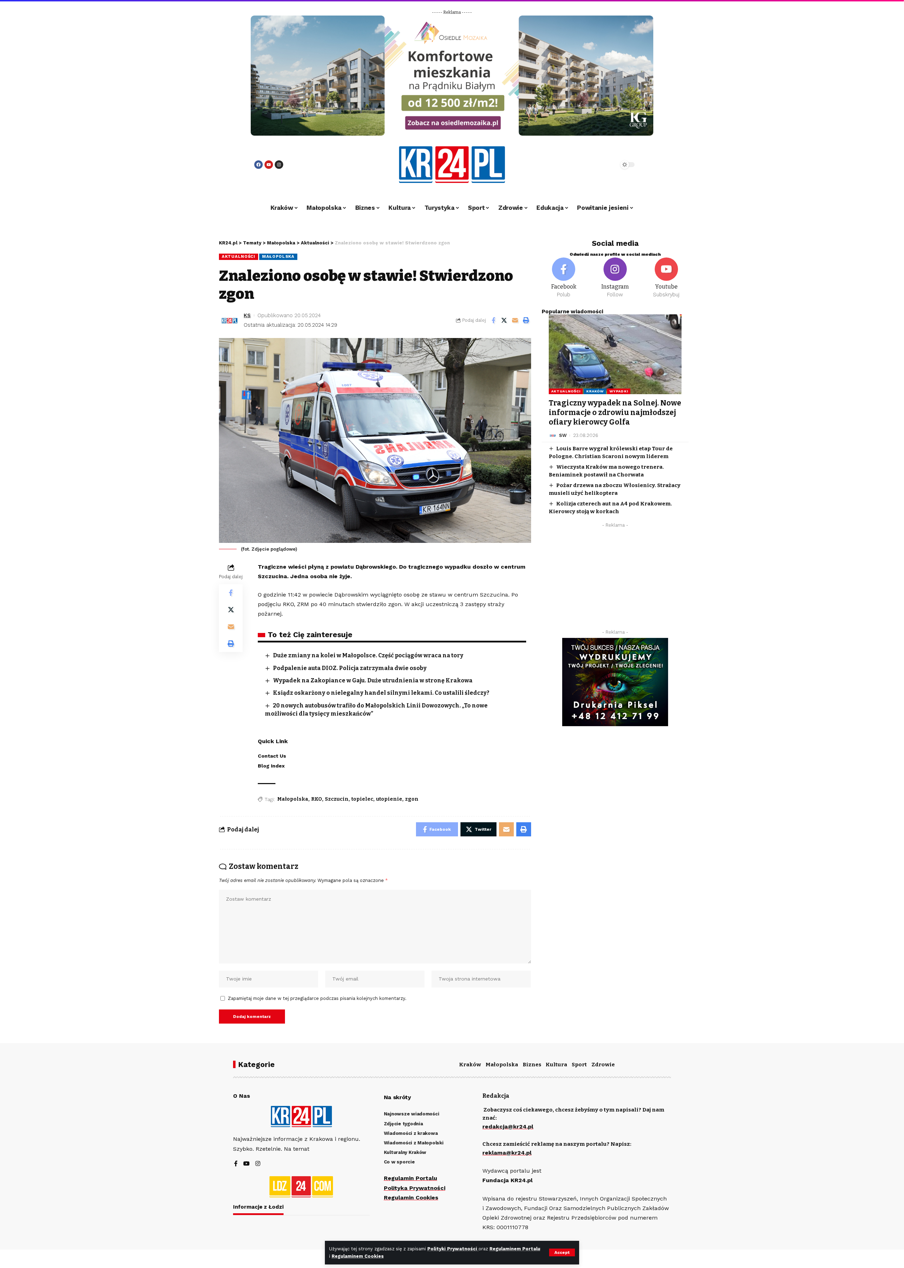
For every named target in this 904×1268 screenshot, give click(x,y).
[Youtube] (268, 164)
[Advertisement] (615, 580)
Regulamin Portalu (410, 1178)
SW (563, 435)
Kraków (594, 391)
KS (247, 315)
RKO (316, 799)
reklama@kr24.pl (506, 1152)
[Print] (526, 320)
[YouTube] (246, 1164)
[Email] (515, 320)
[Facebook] (258, 164)
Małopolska (278, 256)
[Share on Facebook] (493, 320)
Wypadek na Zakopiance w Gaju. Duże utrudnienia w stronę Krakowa (372, 680)
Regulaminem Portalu (514, 1248)
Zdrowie (603, 1064)
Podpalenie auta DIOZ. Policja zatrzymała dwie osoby (350, 668)
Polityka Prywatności (414, 1188)
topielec (362, 799)
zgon (411, 799)
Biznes (532, 1064)
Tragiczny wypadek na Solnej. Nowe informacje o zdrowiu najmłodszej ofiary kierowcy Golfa (615, 412)
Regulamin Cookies (411, 1197)
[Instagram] (279, 164)
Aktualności (238, 256)
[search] (593, 164)
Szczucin (337, 799)
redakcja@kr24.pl (507, 1126)
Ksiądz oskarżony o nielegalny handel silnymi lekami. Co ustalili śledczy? (381, 692)
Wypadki (618, 391)
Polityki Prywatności (452, 1248)
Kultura (556, 1064)
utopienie (389, 799)
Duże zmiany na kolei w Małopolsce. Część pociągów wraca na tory (368, 655)
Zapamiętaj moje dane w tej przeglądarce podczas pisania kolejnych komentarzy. (317, 998)
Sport (579, 1064)
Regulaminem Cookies (358, 1256)
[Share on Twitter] (504, 320)
